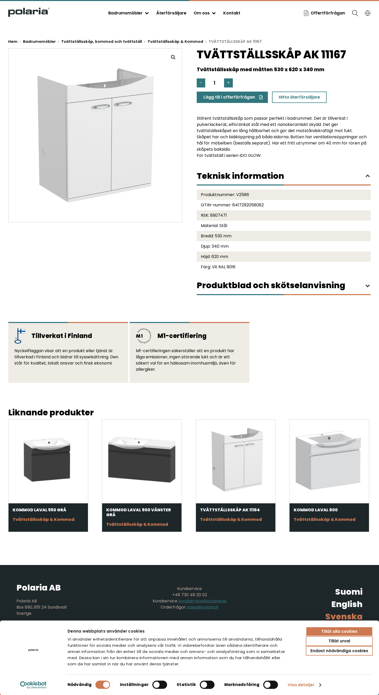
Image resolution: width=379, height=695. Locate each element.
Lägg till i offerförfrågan (229, 97)
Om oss (202, 13)
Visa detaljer (301, 685)
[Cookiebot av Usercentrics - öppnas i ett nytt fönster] (33, 685)
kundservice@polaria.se (202, 601)
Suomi (348, 591)
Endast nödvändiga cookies (339, 650)
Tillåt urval (339, 641)
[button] (173, 57)
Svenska (343, 616)
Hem (13, 41)
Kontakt (231, 13)
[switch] (159, 685)
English (346, 604)
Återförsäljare (171, 13)
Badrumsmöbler (125, 13)
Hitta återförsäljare (299, 97)
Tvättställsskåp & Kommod (175, 41)
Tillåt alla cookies (339, 631)
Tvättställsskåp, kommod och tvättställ (101, 41)
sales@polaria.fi (202, 607)
